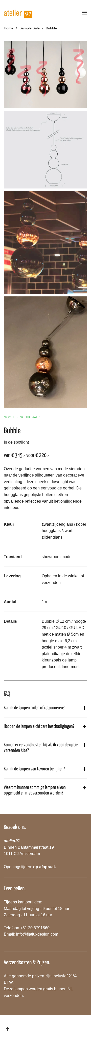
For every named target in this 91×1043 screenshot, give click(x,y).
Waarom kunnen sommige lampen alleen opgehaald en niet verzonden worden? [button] (35, 790)
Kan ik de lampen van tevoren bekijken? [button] (34, 769)
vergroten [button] (45, 74)
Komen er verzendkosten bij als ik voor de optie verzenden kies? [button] (41, 748)
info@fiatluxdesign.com (37, 934)
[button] (84, 12)
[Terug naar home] (18, 12)
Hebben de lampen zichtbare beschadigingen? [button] (39, 726)
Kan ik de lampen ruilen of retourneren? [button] (34, 708)
